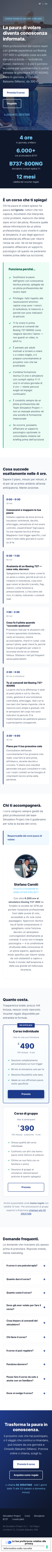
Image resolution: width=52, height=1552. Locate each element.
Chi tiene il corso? (16, 1337)
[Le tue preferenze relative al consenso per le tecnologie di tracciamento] (47, 1547)
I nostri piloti (18, 1519)
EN (46, 4)
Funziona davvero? (17, 1364)
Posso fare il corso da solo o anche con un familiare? (22, 1378)
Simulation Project (12, 1516)
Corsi (27, 1516)
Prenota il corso (16, 92)
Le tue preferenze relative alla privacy (29, 1542)
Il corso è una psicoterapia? (21, 1265)
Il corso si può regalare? (20, 1350)
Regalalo (12, 103)
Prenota (26, 1094)
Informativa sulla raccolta (18, 1548)
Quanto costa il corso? (19, 1292)
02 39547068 (24, 1484)
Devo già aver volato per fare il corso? (23, 1307)
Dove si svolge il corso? (19, 1393)
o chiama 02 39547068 (17, 114)
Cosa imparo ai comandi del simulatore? (22, 1322)
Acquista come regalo (26, 1475)
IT (40, 4)
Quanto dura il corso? (18, 1279)
